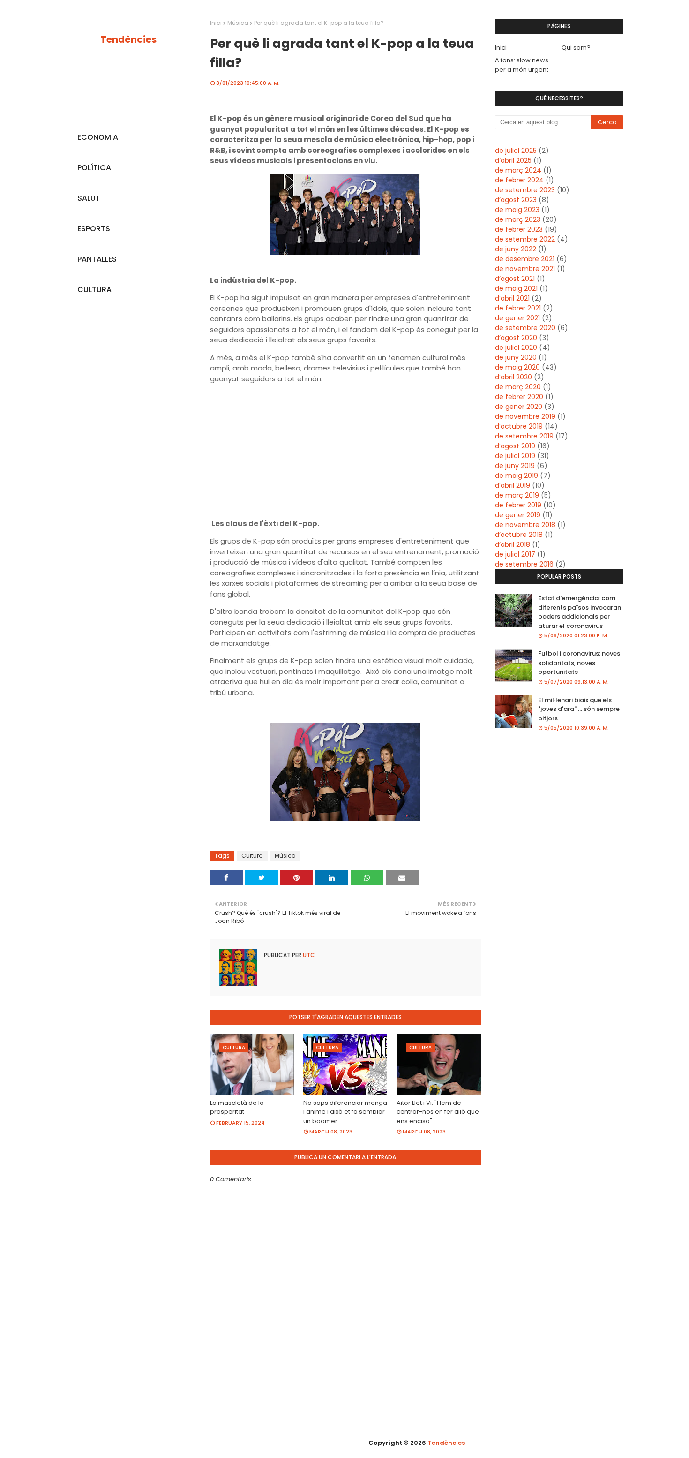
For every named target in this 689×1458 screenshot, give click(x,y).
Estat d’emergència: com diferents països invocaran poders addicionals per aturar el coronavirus (579, 612)
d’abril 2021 (512, 298)
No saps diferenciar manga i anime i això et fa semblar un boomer (345, 1112)
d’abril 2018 (512, 544)
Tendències (128, 39)
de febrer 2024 (519, 180)
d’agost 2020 (516, 337)
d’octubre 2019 (519, 426)
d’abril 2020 (513, 377)
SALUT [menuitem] (88, 198)
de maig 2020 (517, 367)
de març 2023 (517, 219)
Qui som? (576, 47)
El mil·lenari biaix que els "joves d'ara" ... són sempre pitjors (579, 709)
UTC (308, 955)
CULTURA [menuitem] (94, 289)
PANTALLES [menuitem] (97, 259)
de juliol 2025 (516, 150)
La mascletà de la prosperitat (237, 1107)
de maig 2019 (516, 475)
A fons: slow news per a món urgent (521, 65)
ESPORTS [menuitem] (93, 228)
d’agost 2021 (515, 278)
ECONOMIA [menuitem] (97, 137)
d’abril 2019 (512, 485)
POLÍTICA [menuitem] (94, 167)
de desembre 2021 (524, 259)
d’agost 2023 (516, 199)
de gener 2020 (518, 406)
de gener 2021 (517, 318)
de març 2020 (518, 387)
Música (237, 23)
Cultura (252, 856)
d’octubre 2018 (519, 534)
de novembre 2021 (525, 268)
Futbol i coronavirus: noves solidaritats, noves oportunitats (579, 662)
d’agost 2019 (515, 446)
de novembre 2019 (525, 416)
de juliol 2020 (516, 347)
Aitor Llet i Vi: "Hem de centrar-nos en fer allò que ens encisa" (438, 1112)
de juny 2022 (515, 249)
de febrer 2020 (519, 396)
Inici (216, 23)
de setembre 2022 (525, 239)
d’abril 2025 (513, 160)
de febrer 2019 (518, 505)
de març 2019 (517, 495)
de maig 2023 (517, 209)
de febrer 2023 (519, 229)
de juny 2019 (515, 465)
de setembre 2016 (524, 564)
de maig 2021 (516, 288)
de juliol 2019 (515, 456)
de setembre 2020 (525, 327)
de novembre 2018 (525, 524)
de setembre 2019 (524, 436)
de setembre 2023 (525, 190)
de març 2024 (518, 170)
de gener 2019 (517, 515)
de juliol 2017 (515, 554)
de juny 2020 (516, 357)
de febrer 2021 (518, 308)
